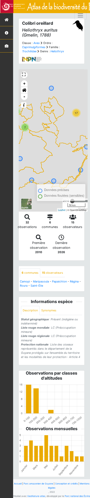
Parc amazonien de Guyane (38, 483)
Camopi (25, 281)
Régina (74, 281)
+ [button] (24, 83)
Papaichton (59, 281)
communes (30, 272)
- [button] (24, 96)
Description (30, 310)
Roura (24, 285)
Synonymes (48, 310)
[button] (24, 90)
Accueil (18, 483)
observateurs (52, 272)
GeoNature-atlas (36, 496)
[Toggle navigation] (80, 15)
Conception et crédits (66, 483)
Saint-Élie (37, 285)
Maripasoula (41, 281)
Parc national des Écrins (77, 496)
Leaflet (61, 210)
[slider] (72, 201)
